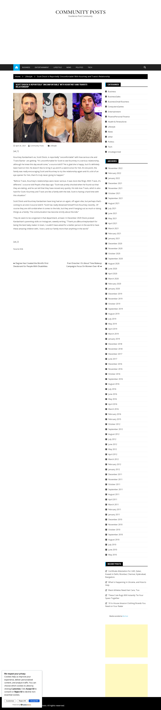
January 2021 (114, 238)
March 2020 (113, 278)
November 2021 (115, 188)
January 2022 (114, 178)
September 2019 (115, 309)
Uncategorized (114, 152)
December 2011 (115, 474)
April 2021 (112, 223)
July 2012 (112, 439)
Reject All (22, 701)
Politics (79, 67)
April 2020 (112, 273)
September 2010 (115, 534)
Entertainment (42, 67)
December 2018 (115, 344)
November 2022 (115, 168)
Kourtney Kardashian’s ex (24, 157)
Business (26, 67)
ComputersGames (116, 106)
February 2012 (114, 464)
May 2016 (112, 399)
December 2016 (115, 364)
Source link (18, 249)
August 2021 (113, 203)
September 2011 (115, 489)
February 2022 (114, 173)
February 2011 (114, 509)
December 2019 (115, 293)
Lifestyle (58, 67)
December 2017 (115, 354)
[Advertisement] (80, 37)
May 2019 (112, 323)
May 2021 (112, 218)
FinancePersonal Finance (119, 116)
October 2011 (114, 484)
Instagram (46, 221)
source (27, 184)
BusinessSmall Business (118, 101)
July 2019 (112, 319)
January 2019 (114, 339)
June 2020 (112, 268)
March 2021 (113, 228)
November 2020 (115, 248)
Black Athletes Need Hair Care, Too (123, 590)
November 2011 (115, 479)
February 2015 (114, 419)
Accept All (34, 701)
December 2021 (115, 183)
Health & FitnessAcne (117, 121)
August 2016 (113, 384)
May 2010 (112, 554)
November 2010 (115, 524)
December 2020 (115, 243)
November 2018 (115, 349)
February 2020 (114, 283)
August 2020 (113, 263)
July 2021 (112, 208)
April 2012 (112, 454)
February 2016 (114, 414)
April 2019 (112, 329)
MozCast (125, 616)
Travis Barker (19, 160)
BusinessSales (114, 96)
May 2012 (112, 449)
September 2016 (115, 379)
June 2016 (112, 394)
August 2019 (113, 313)
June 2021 (112, 213)
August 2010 (113, 539)
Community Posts (81, 12)
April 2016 (112, 404)
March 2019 (113, 333)
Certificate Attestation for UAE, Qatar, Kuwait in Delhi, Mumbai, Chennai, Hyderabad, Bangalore (125, 574)
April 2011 (112, 499)
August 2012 (113, 434)
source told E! (57, 164)
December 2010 (115, 519)
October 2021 (114, 193)
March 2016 (113, 409)
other (110, 136)
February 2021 (114, 233)
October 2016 (114, 374)
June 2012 (112, 444)
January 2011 (114, 514)
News (68, 67)
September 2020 (115, 258)
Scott (42, 171)
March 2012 (113, 459)
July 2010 (112, 544)
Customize (10, 701)
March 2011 (113, 504)
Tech (90, 67)
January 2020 (114, 288)
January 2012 (114, 469)
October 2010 (114, 529)
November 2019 (115, 298)
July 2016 (112, 389)
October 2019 (114, 303)
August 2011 (113, 494)
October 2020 (114, 253)
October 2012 (114, 424)
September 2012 (115, 429)
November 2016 (115, 369)
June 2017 (112, 359)
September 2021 (115, 198)
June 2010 (112, 549)
